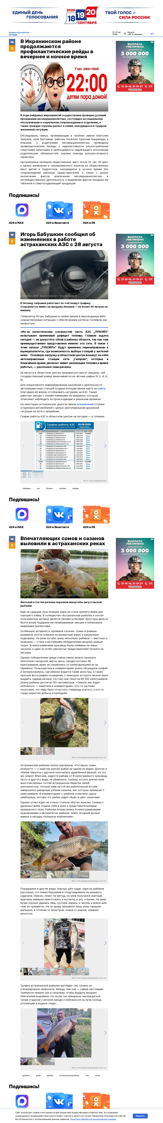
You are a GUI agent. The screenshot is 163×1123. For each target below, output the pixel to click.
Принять (140, 1116)
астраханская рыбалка (69, 1075)
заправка (27, 488)
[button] (105, 446)
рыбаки (50, 1075)
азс (38, 488)
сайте (101, 388)
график (75, 488)
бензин (49, 488)
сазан (97, 1075)
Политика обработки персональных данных (93, 1119)
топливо (62, 488)
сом (87, 1075)
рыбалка (26, 1075)
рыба (38, 1075)
